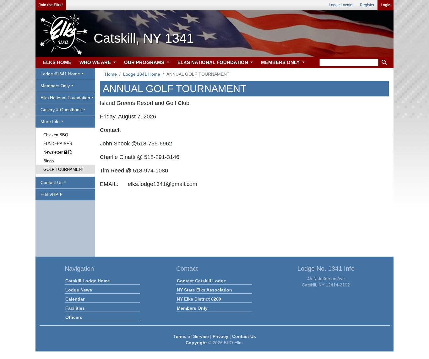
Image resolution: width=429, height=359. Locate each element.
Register (367, 5)
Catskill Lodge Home (87, 280)
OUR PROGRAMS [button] (145, 62)
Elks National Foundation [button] (65, 97)
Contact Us (244, 336)
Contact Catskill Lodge (201, 280)
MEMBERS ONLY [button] (281, 62)
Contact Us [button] (51, 182)
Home (111, 74)
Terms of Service (191, 336)
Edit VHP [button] (50, 194)
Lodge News (78, 289)
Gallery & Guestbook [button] (61, 109)
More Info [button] (50, 121)
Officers (73, 317)
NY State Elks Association (204, 289)
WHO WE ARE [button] (95, 62)
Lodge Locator (341, 5)
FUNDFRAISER (57, 143)
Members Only (192, 308)
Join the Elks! (51, 5)
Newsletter (53, 152)
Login (385, 5)
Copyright (196, 342)
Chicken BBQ (55, 135)
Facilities (75, 308)
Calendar (74, 299)
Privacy (220, 336)
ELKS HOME (57, 62)
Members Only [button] (55, 85)
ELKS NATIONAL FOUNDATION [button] (213, 62)
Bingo (48, 161)
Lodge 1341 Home (141, 74)
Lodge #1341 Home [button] (60, 73)
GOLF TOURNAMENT (63, 169)
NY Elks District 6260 (199, 299)
